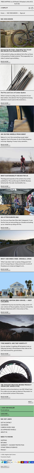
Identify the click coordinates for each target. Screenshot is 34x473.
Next (30, 402)
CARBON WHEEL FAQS (8, 427)
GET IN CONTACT (6, 422)
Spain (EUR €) (4, 466)
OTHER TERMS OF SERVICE (9, 447)
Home (2, 13)
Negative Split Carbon (10, 454)
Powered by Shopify (5, 457)
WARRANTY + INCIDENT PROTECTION (12, 445)
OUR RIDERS (4, 425)
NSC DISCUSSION (12, 13)
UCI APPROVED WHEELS (8, 429)
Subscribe (4, 413)
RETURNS (4, 442)
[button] (32, 8)
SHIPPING (4, 440)
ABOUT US (4, 432)
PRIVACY (3, 450)
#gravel (22, 13)
